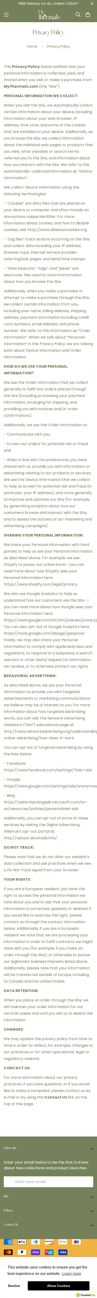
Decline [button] (14, 1286)
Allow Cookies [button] (58, 1286)
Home (32, 46)
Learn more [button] (71, 1274)
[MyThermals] (48, 14)
